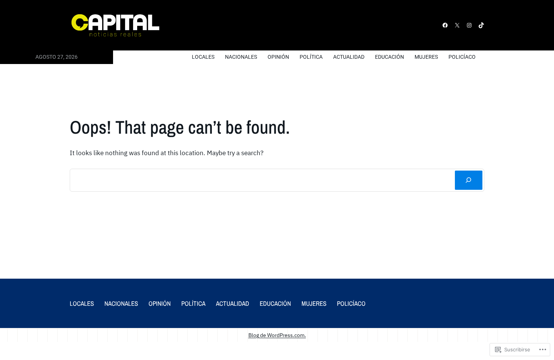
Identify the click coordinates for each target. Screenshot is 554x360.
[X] (457, 25)
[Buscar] (468, 180)
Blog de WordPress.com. (277, 335)
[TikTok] (481, 25)
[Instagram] (469, 25)
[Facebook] (445, 25)
